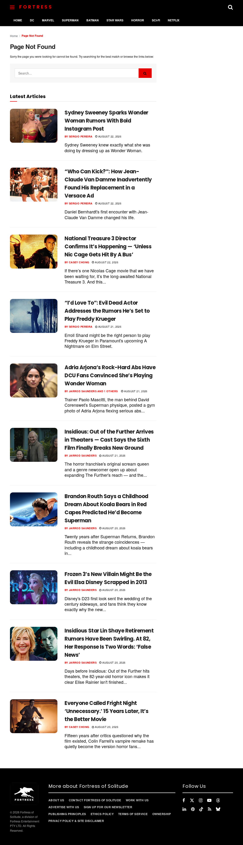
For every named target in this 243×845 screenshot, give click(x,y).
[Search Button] (230, 7)
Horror (137, 20)
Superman (70, 20)
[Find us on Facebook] (183, 800)
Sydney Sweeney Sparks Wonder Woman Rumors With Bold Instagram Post (106, 120)
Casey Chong (79, 262)
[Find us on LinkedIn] (184, 809)
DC (32, 20)
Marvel (48, 20)
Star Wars (115, 20)
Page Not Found (32, 35)
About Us (56, 800)
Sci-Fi (156, 20)
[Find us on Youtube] (209, 800)
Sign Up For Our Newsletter (108, 807)
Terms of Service (133, 814)
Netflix (173, 20)
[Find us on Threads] (218, 800)
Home (18, 20)
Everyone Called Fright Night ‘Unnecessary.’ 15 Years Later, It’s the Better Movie (107, 711)
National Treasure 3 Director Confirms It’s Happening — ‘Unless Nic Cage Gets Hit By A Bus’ (108, 246)
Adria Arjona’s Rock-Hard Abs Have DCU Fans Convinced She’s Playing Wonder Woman (110, 375)
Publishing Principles (67, 814)
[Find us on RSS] (209, 809)
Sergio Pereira (81, 136)
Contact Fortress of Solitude (95, 800)
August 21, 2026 (109, 326)
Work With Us (137, 800)
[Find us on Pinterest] (193, 809)
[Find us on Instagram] (200, 800)
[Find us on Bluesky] (218, 809)
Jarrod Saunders (83, 391)
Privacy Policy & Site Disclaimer (76, 821)
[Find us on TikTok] (201, 809)
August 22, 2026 (109, 136)
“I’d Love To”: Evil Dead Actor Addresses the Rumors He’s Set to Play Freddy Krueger (107, 311)
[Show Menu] (12, 7)
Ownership (161, 814)
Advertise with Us (63, 807)
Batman (92, 20)
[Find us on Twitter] (192, 800)
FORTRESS (36, 7)
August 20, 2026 (113, 528)
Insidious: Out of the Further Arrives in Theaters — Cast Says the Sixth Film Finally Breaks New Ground (109, 440)
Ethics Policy (102, 814)
